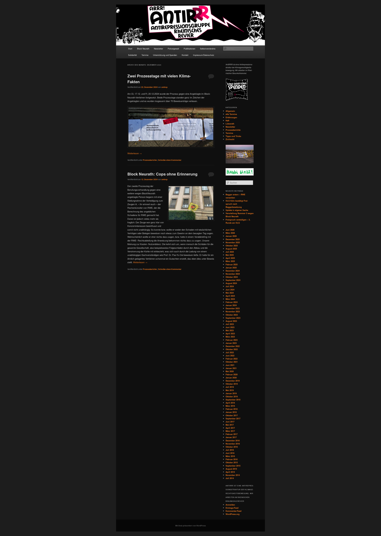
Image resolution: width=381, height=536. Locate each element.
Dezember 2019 (233, 380)
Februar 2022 (232, 358)
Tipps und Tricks (233, 136)
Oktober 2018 (232, 396)
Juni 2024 (230, 289)
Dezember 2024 (233, 270)
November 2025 (233, 242)
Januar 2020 (231, 377)
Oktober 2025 (232, 245)
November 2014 (233, 475)
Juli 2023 (230, 324)
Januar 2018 (231, 412)
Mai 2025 (230, 254)
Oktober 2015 (232, 462)
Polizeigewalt (173, 48)
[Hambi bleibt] (240, 174)
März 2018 (230, 405)
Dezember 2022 (233, 346)
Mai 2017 (230, 424)
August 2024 (231, 283)
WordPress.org (232, 514)
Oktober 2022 (232, 349)
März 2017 (230, 431)
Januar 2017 (231, 437)
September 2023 (233, 317)
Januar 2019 (231, 393)
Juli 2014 (230, 478)
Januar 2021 (231, 368)
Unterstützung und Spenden (165, 55)
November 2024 (233, 273)
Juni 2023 (230, 327)
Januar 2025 (231, 267)
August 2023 (231, 321)
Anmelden (230, 504)
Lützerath (230, 123)
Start (130, 48)
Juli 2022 (230, 352)
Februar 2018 (232, 409)
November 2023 (233, 311)
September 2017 (233, 418)
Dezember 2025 (233, 239)
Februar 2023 (232, 339)
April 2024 (230, 295)
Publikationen (189, 48)
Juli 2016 (230, 449)
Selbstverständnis (208, 48)
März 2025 (230, 261)
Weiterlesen (134, 153)
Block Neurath (143, 48)
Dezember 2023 (233, 308)
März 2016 (230, 456)
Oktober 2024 (232, 277)
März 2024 (230, 299)
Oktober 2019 (232, 383)
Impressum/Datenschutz (203, 55)
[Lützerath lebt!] (240, 162)
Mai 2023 (230, 330)
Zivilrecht (230, 139)
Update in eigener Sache (237, 210)
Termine (145, 55)
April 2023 (230, 333)
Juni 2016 (230, 453)
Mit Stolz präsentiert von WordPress (190, 525)
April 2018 (230, 402)
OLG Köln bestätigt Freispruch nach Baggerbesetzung (237, 203)
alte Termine (231, 114)
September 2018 (233, 399)
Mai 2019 (230, 390)
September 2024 (233, 280)
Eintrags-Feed (232, 507)
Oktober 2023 (232, 314)
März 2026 (230, 232)
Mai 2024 (230, 292)
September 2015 (233, 465)
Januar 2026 (231, 236)
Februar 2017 (232, 434)
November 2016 (233, 443)
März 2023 (230, 336)
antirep (164, 87)
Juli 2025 (230, 251)
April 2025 (230, 258)
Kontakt (185, 55)
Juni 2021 (230, 365)
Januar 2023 (231, 343)
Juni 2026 (230, 229)
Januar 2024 (231, 305)
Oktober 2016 (232, 446)
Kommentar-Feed (233, 511)
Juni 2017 (230, 421)
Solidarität (132, 55)
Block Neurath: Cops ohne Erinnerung (162, 174)
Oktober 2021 (232, 361)
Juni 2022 (230, 355)
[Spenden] (237, 100)
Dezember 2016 (233, 440)
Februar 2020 (232, 374)
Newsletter (158, 48)
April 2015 (230, 472)
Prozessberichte (150, 160)
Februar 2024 (232, 302)
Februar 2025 (232, 264)
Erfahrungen (231, 117)
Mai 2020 (230, 371)
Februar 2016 (232, 459)
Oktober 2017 (232, 415)
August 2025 (231, 248)
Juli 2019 (230, 387)
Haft (227, 120)
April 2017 (230, 427)
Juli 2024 (230, 286)
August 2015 (231, 468)
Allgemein (230, 111)
